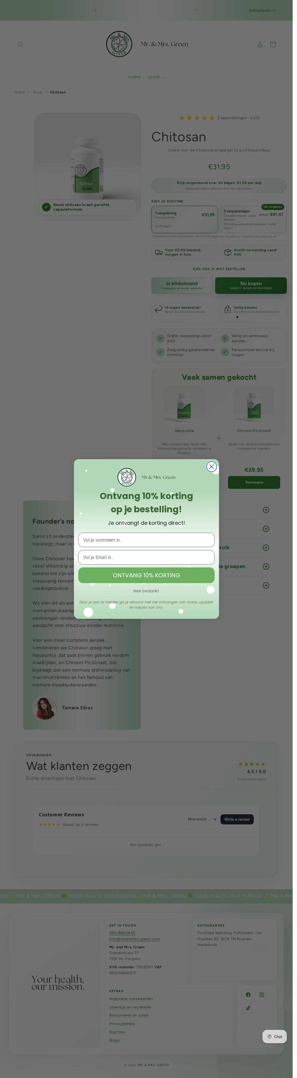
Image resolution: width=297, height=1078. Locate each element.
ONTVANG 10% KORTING (146, 575)
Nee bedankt (146, 591)
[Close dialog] (212, 467)
